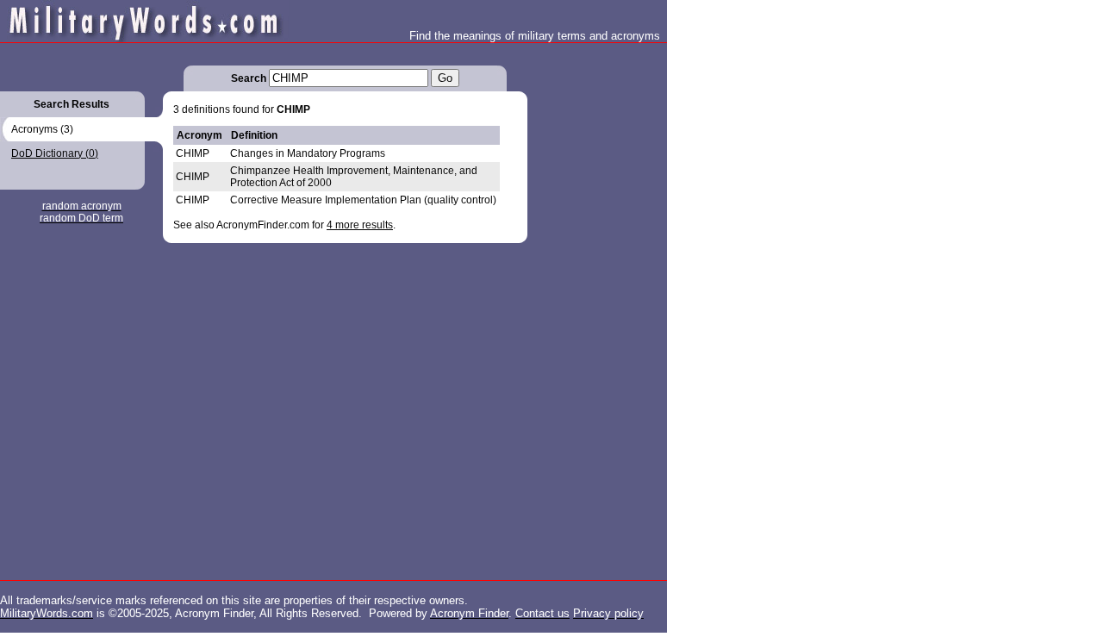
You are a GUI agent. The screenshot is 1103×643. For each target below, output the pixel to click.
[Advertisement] (596, 301)
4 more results (360, 225)
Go (445, 78)
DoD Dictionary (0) (54, 153)
